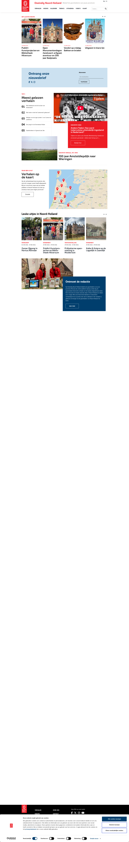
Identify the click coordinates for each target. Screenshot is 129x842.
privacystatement (31, 829)
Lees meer (72, 306)
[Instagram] (79, 812)
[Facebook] (72, 812)
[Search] (105, 8)
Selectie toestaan (114, 825)
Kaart (85, 8)
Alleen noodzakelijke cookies (114, 830)
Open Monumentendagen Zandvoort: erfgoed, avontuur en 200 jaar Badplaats (31, 53)
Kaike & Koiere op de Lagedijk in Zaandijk (75, 249)
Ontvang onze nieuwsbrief (39, 75)
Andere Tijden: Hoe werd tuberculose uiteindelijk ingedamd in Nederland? (87, 130)
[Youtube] (83, 812)
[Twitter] (75, 812)
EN (106, 1)
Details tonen (94, 838)
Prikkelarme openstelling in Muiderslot (52, 250)
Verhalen (38, 8)
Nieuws (45, 8)
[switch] (51, 838)
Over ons (56, 810)
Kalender (53, 8)
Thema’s (61, 8)
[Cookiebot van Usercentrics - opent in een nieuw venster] (11, 838)
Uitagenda (70, 8)
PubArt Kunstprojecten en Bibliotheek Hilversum (31, 250)
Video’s (78, 8)
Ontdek (27, 194)
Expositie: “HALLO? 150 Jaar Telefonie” (95, 249)
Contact (56, 814)
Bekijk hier (78, 143)
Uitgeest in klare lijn (73, 48)
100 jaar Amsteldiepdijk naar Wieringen (77, 157)
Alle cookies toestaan (114, 819)
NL (104, 1)
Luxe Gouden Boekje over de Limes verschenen (94, 50)
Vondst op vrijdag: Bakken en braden (51, 49)
